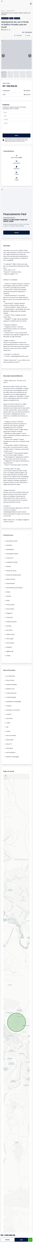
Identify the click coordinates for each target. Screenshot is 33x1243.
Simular (16, 232)
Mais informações (9, 670)
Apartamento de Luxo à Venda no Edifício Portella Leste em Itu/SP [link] (15, 13)
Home (2, 11)
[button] (3, 55)
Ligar (21, 1239)
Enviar (16, 135)
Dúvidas (7, 1239)
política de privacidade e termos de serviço (15, 141)
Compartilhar (19, 35)
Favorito (28, 35)
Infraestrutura (8, 535)
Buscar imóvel (10, 11)
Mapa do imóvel (8, 771)
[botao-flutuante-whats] (30, 1240)
